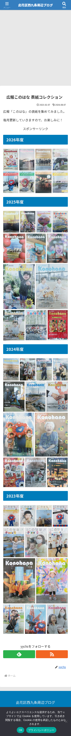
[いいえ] (66, 721)
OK (20, 730)
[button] (63, 588)
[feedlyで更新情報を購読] (19, 654)
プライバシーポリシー (41, 730)
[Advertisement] (35, 47)
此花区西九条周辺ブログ (35, 5)
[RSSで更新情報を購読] (52, 654)
